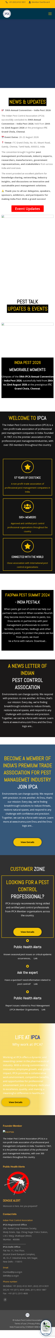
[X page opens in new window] (27, 5)
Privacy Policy (34, 1323)
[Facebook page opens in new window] (23, 5)
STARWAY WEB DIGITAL (35, 1327)
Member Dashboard (41, 2)
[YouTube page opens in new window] (32, 5)
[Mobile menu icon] (50, 14)
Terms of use (20, 1323)
